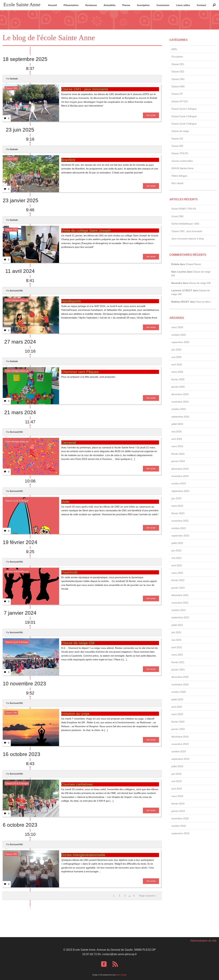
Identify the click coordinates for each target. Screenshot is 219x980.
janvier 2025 (178, 386)
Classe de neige (180, 131)
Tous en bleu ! (203, 301)
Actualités (109, 5)
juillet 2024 (177, 424)
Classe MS (177, 146)
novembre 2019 (180, 744)
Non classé (177, 183)
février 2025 (177, 379)
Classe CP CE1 (179, 101)
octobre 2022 (178, 528)
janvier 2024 (178, 461)
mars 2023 (177, 505)
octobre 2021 (178, 610)
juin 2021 (176, 632)
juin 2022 (176, 550)
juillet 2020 (177, 699)
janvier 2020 (178, 729)
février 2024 (177, 453)
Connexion (163, 5)
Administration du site (203, 940)
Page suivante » (147, 895)
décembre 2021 (180, 595)
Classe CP (177, 93)
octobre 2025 (178, 334)
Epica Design (121, 975)
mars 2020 (177, 714)
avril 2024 (176, 439)
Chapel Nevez (193, 264)
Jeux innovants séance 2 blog (187, 238)
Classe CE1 (177, 64)
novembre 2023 (180, 476)
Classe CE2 (177, 71)
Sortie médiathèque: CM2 (185, 223)
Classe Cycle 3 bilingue (16, 500)
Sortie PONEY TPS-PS (183, 208)
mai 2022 (176, 558)
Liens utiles (183, 5)
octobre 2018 (178, 825)
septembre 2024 (180, 416)
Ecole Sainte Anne (21, 4)
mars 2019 (177, 796)
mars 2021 (177, 654)
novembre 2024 (180, 401)
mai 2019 (176, 781)
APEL (174, 49)
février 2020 (177, 721)
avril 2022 (176, 565)
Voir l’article (151, 115)
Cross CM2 (177, 216)
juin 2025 (176, 349)
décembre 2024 (180, 394)
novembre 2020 (180, 684)
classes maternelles (15, 571)
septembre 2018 (180, 833)
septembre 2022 (180, 535)
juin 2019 (176, 773)
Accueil (52, 5)
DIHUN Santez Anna (182, 168)
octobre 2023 (178, 483)
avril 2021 (176, 647)
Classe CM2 (11, 159)
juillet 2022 (177, 543)
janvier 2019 (178, 811)
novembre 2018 (180, 818)
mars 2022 (177, 572)
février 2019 (177, 803)
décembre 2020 (180, 677)
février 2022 (177, 580)
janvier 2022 (178, 587)
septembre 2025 (180, 342)
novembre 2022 (180, 520)
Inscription (143, 5)
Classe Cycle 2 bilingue (184, 116)
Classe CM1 (11, 88)
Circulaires (177, 56)
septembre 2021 (180, 617)
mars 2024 (177, 446)
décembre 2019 (180, 736)
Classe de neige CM (200, 283)
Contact (201, 5)
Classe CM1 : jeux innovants (186, 231)
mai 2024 (176, 431)
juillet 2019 (177, 766)
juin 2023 (176, 498)
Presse (126, 5)
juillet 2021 (177, 625)
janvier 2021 (178, 669)
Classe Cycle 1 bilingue (184, 108)
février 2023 (177, 513)
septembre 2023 (180, 491)
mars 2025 (177, 371)
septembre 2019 (180, 759)
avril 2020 (176, 706)
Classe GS (10, 783)
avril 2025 (176, 364)
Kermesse (91, 5)
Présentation (71, 5)
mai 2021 (176, 640)
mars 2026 (177, 327)
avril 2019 (176, 788)
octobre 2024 (178, 409)
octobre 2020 (178, 691)
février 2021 (177, 662)
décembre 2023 (180, 468)
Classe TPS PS (179, 153)
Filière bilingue (12, 300)
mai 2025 (176, 357)
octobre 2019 (178, 751)
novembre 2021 (180, 602)
